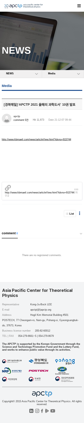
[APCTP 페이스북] (42, 411)
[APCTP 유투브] (52, 411)
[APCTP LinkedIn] (31, 411)
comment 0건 (21, 119)
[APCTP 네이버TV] (47, 411)
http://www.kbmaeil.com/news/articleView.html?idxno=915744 (36, 139)
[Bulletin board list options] (79, 213)
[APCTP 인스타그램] (37, 411)
